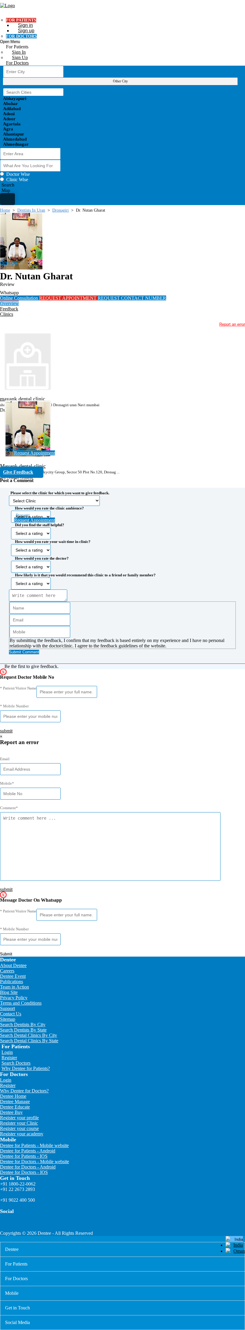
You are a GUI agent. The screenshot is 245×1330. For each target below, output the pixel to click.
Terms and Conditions (21, 1003)
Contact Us (10, 1013)
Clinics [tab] (6, 314)
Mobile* (7, 783)
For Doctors (17, 62)
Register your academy (21, 1133)
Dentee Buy (11, 1112)
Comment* (9, 808)
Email (5, 759)
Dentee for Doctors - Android (28, 1166)
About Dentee (13, 965)
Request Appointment (34, 452)
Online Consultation (19, 298)
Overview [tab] (9, 303)
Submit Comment (24, 652)
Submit (6, 954)
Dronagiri (60, 210)
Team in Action (14, 986)
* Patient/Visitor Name (18, 688)
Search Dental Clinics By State (29, 1040)
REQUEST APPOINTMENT (68, 298)
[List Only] (7, 199)
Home (5, 210)
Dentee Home (13, 1096)
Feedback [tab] (9, 308)
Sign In (19, 52)
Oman (239, 1251)
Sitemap (7, 1019)
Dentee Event (13, 976)
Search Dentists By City (22, 1024)
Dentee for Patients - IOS (24, 1156)
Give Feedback (18, 472)
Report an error (232, 324)
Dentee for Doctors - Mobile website (34, 1161)
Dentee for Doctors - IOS (24, 1172)
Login (7, 1052)
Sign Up (20, 57)
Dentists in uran (31, 210)
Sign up (26, 30)
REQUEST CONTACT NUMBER (132, 298)
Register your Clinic (19, 1123)
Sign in (25, 25)
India (238, 1245)
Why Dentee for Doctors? (24, 1090)
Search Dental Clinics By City (28, 1035)
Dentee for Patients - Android (27, 1150)
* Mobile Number (14, 706)
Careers (7, 970)
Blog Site (9, 992)
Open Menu (10, 41)
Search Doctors (15, 1063)
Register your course (19, 1128)
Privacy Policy (13, 997)
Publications (11, 981)
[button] (122, 571)
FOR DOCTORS (21, 36)
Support (7, 1008)
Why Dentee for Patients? (25, 1068)
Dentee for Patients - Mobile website (34, 1145)
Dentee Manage (15, 1101)
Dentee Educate (15, 1106)
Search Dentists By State (23, 1029)
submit (6, 730)
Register (9, 1057)
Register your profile (19, 1117)
